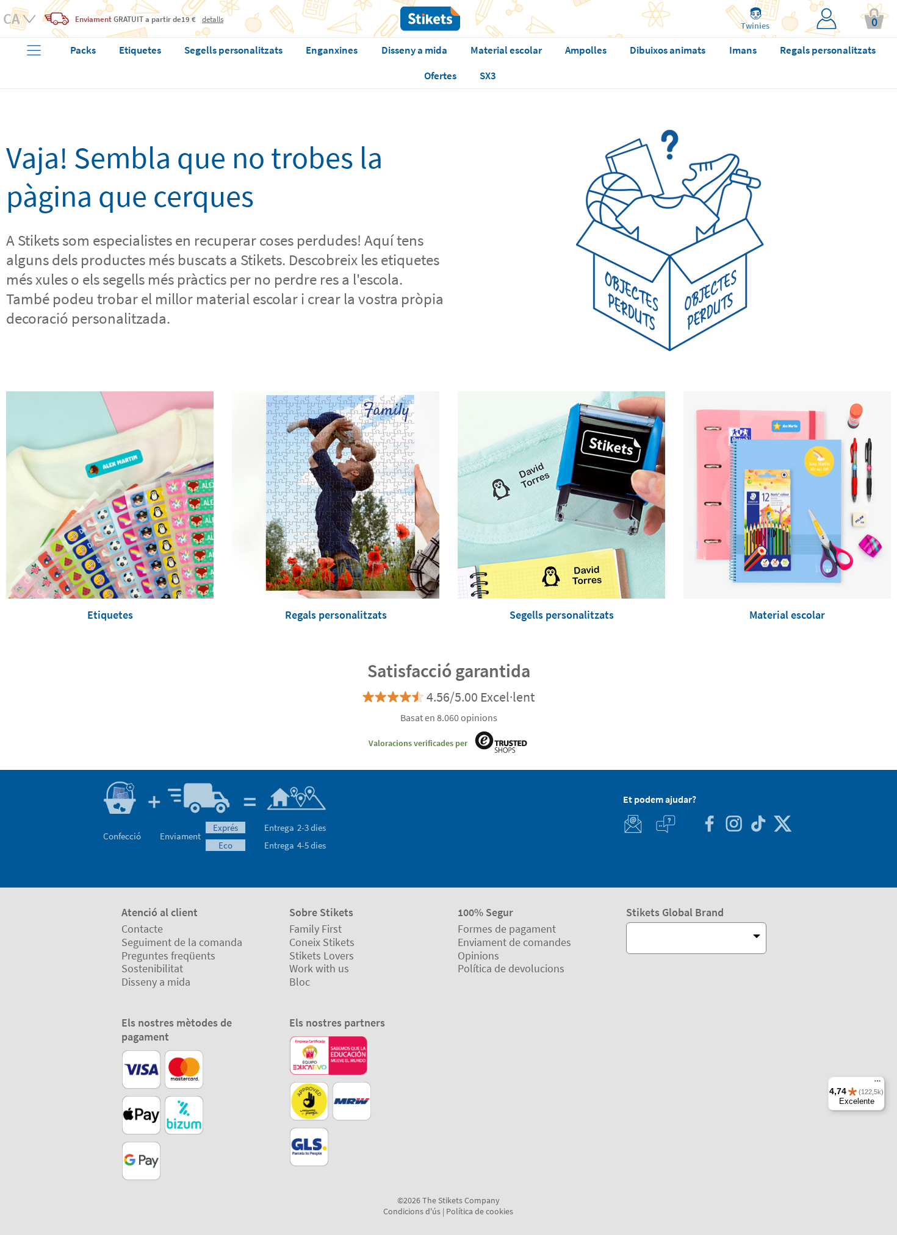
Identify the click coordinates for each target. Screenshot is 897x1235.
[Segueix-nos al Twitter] (782, 825)
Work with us (319, 968)
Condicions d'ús (412, 1211)
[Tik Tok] (758, 825)
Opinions (478, 955)
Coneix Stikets (322, 942)
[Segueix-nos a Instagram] (733, 825)
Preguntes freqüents (168, 955)
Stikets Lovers (321, 955)
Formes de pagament (507, 929)
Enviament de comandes (514, 942)
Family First (315, 929)
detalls (212, 19)
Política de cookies (479, 1211)
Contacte (142, 929)
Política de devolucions (511, 968)
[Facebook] (709, 825)
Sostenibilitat (152, 968)
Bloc (299, 982)
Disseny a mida (155, 982)
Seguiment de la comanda (181, 942)
